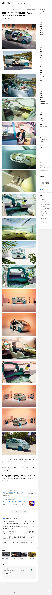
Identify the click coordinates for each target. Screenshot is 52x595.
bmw (48, 216)
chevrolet (41, 36)
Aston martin (42, 18)
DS (40, 49)
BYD (41, 30)
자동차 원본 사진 (43, 222)
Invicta (41, 68)
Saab (41, 129)
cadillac (41, 32)
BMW (41, 24)
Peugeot (41, 116)
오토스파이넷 (16, 3)
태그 (25, 3)
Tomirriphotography (44, 170)
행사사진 (41, 158)
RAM (41, 122)
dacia (41, 43)
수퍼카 (41, 206)
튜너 (40, 197)
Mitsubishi (42, 107)
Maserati (41, 93)
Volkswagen (42, 152)
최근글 (41, 189)
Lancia (41, 84)
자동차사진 (42, 223)
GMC (41, 61)
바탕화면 (47, 204)
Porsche (41, 120)
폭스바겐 (41, 215)
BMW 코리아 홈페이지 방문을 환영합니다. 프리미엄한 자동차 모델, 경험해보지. (18, 494)
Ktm (40, 78)
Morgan (41, 108)
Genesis (41, 59)
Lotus (41, 91)
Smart (41, 137)
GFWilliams (42, 165)
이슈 (45, 215)
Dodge (41, 47)
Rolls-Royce (42, 128)
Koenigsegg (42, 76)
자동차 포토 (42, 204)
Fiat (40, 53)
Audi (40, 20)
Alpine (41, 16)
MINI (4, 518)
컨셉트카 (41, 211)
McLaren (41, 97)
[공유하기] (16, 511)
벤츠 (45, 220)
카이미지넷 (6, 3)
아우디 (43, 199)
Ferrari (41, 51)
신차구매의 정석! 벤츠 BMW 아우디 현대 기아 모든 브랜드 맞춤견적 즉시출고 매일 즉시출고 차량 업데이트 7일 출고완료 (14, 503)
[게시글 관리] (20, 511)
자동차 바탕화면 (43, 201)
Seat (40, 133)
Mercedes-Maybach (44, 103)
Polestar (41, 118)
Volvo (41, 154)
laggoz (15, 592)
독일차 (44, 218)
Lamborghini (42, 82)
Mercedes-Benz (43, 101)
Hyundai (41, 64)
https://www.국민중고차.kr (8, 490)
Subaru (41, 141)
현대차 (48, 208)
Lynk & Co (42, 11)
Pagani (41, 114)
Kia (40, 74)
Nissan (41, 110)
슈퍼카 (48, 220)
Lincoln (41, 89)
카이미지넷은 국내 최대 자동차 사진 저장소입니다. (14, 570)
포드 (46, 202)
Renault (41, 124)
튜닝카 (43, 197)
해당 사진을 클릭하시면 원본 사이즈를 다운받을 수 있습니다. (45, 184)
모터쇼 (41, 160)
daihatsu (41, 45)
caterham (42, 34)
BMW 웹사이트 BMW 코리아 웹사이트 (13, 492)
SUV (40, 199)
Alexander (42, 164)
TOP (49, 591)
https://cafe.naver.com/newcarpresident (11, 499)
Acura (41, 13)
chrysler (41, 38)
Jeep (41, 72)
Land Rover (42, 85)
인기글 (46, 189)
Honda (41, 62)
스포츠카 (47, 197)
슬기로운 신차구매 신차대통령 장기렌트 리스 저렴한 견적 (14, 501)
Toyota (41, 149)
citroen (41, 39)
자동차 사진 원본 (43, 216)
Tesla (41, 147)
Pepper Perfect (43, 169)
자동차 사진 (42, 213)
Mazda (41, 95)
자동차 (45, 211)
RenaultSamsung (43, 126)
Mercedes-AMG (43, 99)
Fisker (41, 55)
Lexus (41, 87)
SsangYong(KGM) (43, 139)
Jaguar (41, 70)
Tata (40, 145)
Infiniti (41, 66)
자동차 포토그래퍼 (43, 162)
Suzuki (41, 143)
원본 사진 (41, 220)
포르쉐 (41, 218)
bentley (41, 22)
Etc (40, 156)
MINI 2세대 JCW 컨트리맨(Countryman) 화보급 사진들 (17, 542)
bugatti (41, 26)
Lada (41, 80)
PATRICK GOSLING (44, 167)
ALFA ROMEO (43, 15)
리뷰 (46, 213)
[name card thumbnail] (32, 570)
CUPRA (41, 41)
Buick (41, 28)
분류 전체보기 (43, 9)
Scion (41, 131)
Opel (41, 112)
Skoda (41, 135)
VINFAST (42, 151)
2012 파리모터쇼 (43, 209)
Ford (40, 57)
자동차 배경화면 (43, 208)
